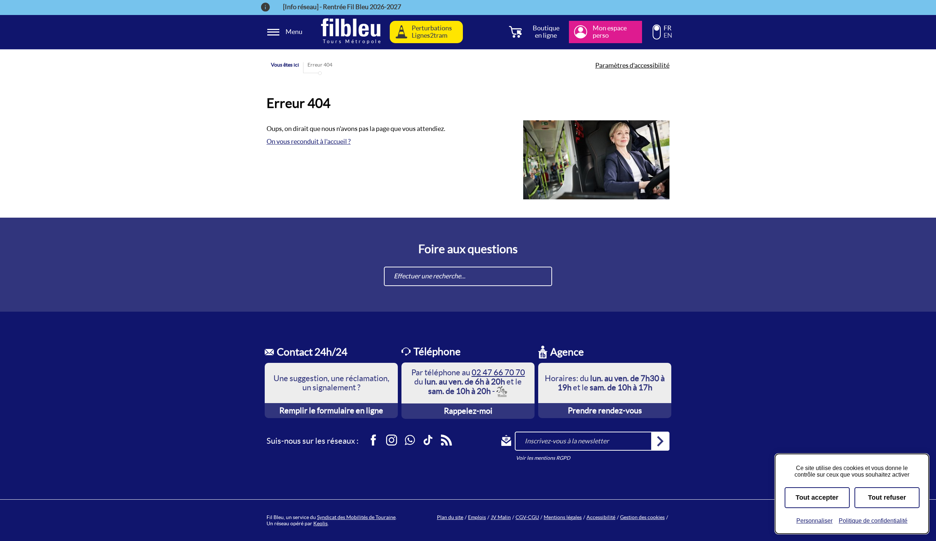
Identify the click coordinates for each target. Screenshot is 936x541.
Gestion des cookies (642, 517)
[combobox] (468, 276)
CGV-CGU (527, 517)
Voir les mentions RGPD (543, 458)
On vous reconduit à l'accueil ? (309, 141)
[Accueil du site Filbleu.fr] (351, 32)
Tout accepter (817, 497)
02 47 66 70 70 (498, 372)
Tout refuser (887, 497)
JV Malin (501, 517)
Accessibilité (600, 517)
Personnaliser (814, 521)
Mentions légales (563, 517)
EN (668, 35)
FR (668, 28)
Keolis (320, 523)
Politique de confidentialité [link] (873, 521)
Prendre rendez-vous (605, 410)
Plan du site (450, 517)
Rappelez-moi (468, 410)
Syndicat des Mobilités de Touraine (356, 517)
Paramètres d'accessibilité (632, 65)
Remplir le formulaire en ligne (331, 410)
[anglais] (657, 35)
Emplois (477, 517)
